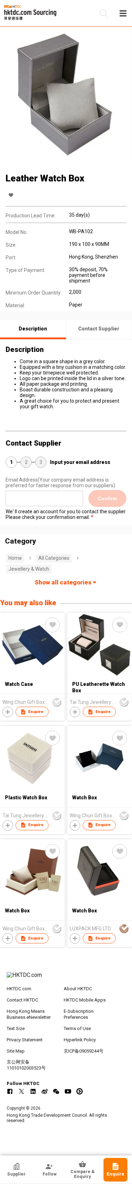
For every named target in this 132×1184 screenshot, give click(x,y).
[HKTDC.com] (66, 978)
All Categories (53, 558)
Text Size (16, 1028)
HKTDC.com (19, 988)
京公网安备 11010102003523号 (26, 1065)
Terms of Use (77, 1028)
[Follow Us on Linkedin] (33, 1091)
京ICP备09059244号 (83, 1051)
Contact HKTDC (22, 1000)
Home (15, 558)
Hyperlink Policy (80, 1039)
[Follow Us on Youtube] (68, 1091)
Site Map (16, 1051)
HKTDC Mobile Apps (85, 1000)
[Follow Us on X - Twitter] (21, 1091)
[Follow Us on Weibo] (45, 1091)
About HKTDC (78, 988)
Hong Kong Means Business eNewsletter (29, 1014)
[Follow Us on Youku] (79, 1091)
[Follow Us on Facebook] (10, 1091)
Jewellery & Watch (28, 569)
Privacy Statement (25, 1039)
